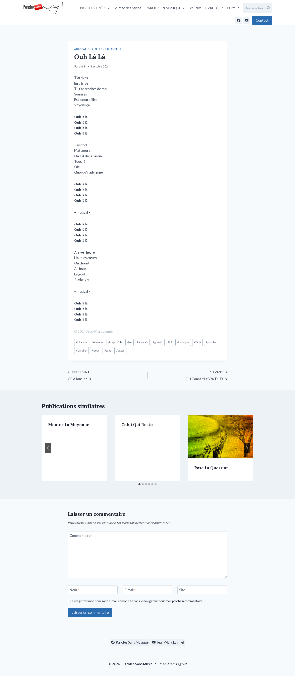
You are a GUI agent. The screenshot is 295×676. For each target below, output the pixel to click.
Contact (262, 20)
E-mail (130, 590)
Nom (74, 590)
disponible (115, 342)
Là (170, 342)
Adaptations (83, 48)
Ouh (197, 342)
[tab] (139, 484)
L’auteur (233, 8)
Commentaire (81, 535)
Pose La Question (211, 467)
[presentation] (220, 436)
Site (182, 590)
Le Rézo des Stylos (127, 8)
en (129, 342)
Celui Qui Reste (137, 424)
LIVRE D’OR (214, 8)
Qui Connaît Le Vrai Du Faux (206, 376)
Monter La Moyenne (68, 424)
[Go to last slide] (48, 448)
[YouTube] (246, 20)
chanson (81, 342)
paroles (211, 342)
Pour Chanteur (110, 48)
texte (120, 350)
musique (183, 342)
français (142, 342)
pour (95, 350)
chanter (98, 342)
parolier (81, 350)
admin (82, 66)
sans (107, 350)
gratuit (158, 342)
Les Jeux (194, 8)
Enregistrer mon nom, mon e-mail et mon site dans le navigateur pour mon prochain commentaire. (137, 601)
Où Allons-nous (79, 376)
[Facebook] (238, 20)
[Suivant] (247, 448)
